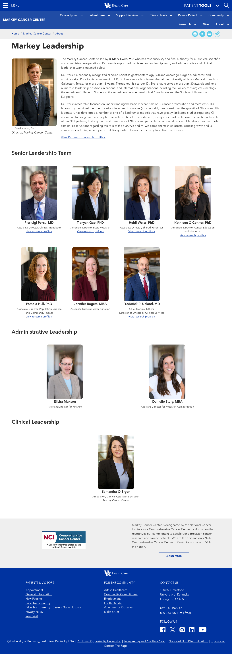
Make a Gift (111, 612)
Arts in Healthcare (115, 590)
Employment (112, 599)
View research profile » (39, 231)
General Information (39, 594)
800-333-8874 (169, 613)
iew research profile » (39, 316)
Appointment (34, 590)
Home (15, 34)
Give (206, 24)
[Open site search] (226, 5)
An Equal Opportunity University (99, 641)
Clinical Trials (158, 15)
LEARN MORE (174, 556)
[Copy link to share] (217, 34)
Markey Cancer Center (37, 34)
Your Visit (32, 616)
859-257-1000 (169, 608)
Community (216, 15)
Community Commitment (121, 594)
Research (185, 24)
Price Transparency (38, 603)
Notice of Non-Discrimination (188, 641)
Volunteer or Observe (118, 607)
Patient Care (97, 15)
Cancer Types (68, 15)
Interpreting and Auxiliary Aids (144, 641)
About (220, 24)
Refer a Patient (187, 15)
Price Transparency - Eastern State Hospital (54, 607)
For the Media (113, 603)
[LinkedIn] (191, 630)
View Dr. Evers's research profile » (83, 137)
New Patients (34, 599)
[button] (11, 5)
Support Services (127, 15)
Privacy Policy (34, 612)
